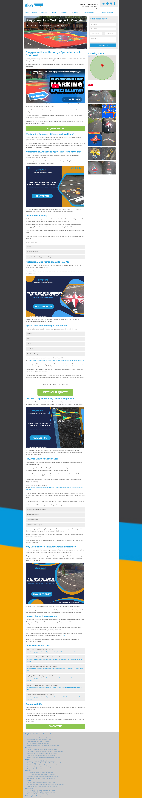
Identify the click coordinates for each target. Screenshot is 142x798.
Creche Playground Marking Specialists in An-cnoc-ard (43, 757)
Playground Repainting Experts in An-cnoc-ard (41, 792)
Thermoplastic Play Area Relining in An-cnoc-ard (41, 790)
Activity (34, 12)
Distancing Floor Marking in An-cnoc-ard (37, 796)
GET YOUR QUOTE (55, 392)
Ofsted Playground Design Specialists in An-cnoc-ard (43, 776)
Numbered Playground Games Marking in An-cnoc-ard (43, 767)
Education (64, 12)
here (64, 635)
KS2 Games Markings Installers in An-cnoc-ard (41, 774)
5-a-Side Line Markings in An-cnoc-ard (38, 741)
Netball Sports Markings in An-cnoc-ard (39, 739)
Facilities (44, 12)
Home (27, 12)
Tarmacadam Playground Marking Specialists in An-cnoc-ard (45, 784)
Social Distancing (107, 12)
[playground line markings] (35, 5)
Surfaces (75, 12)
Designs (54, 12)
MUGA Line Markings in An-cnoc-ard (38, 743)
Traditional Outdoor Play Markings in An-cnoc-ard (42, 765)
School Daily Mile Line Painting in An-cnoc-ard (41, 778)
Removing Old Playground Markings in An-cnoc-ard (42, 794)
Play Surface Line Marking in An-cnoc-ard (38, 734)
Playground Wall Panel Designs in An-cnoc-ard (41, 769)
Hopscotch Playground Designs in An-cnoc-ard (41, 761)
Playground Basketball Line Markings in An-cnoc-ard (43, 745)
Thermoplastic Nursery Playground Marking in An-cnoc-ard (45, 751)
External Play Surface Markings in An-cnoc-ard (41, 782)
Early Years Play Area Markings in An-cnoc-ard (41, 755)
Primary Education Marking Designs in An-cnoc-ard (42, 749)
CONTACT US (55, 726)
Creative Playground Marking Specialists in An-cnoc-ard (44, 763)
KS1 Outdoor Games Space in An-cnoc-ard (40, 772)
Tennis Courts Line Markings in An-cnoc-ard (40, 738)
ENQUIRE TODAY (55, 128)
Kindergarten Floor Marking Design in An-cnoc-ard (42, 753)
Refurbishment (89, 12)
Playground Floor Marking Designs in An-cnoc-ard (42, 786)
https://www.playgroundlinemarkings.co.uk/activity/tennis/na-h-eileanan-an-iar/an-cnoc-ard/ (56, 360)
